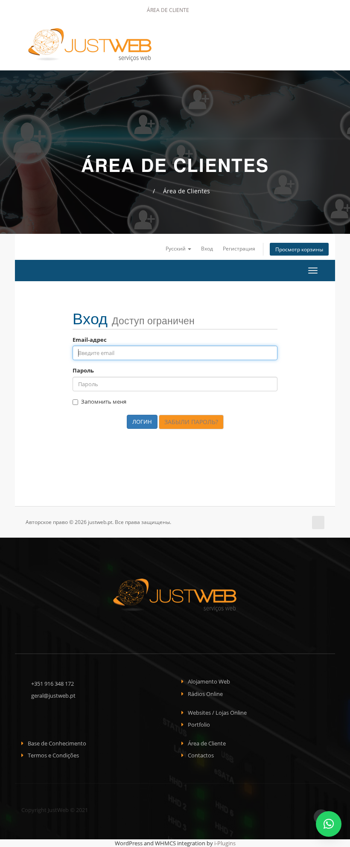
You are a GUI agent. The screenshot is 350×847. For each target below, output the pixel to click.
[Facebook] (207, 10)
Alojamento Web (209, 681)
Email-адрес (90, 339)
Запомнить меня (103, 401)
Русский (176, 248)
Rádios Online (205, 694)
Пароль (83, 370)
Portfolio (199, 724)
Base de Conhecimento (57, 743)
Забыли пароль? (191, 422)
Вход (207, 248)
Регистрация (239, 248)
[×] (328, 824)
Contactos (201, 755)
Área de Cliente (167, 10)
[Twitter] (219, 10)
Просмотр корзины (299, 249)
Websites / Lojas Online (217, 712)
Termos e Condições (53, 755)
